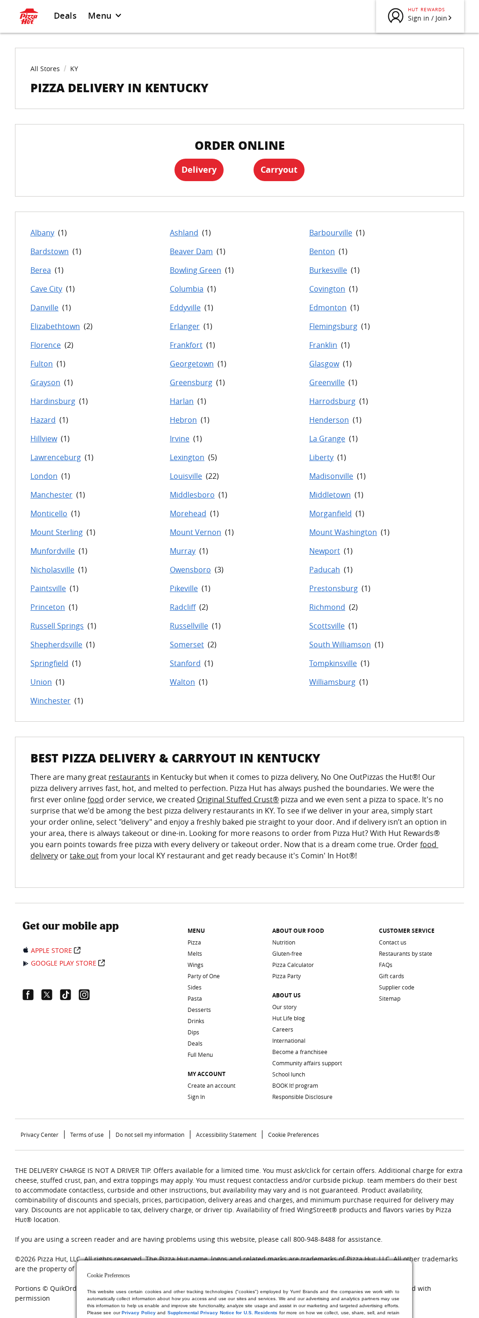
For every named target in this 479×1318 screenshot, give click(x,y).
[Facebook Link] (31, 994)
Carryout (279, 170)
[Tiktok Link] (69, 994)
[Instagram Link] (88, 994)
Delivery (199, 170)
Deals (65, 15)
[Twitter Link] (50, 994)
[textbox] (239, 821)
